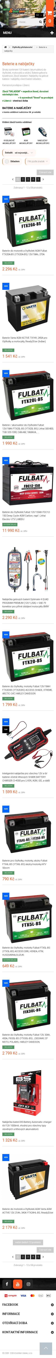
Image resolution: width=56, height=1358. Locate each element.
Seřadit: (9, 152)
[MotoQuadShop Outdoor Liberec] (14, 11)
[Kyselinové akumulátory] (9, 132)
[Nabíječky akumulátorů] (42, 132)
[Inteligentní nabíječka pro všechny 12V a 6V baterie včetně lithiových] (28, 744)
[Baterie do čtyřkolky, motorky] (28, 657)
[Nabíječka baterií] (28, 1092)
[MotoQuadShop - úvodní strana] (5, 47)
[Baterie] (28, 308)
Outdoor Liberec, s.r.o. (24, 1353)
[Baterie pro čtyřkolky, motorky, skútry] (28, 831)
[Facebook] (7, 1284)
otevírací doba (20, 100)
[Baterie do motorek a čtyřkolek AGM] (28, 221)
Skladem (15, 161)
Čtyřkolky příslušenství (22, 47)
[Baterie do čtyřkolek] (28, 482)
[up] (46, 1348)
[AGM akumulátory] (26, 132)
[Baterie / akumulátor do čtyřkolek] (28, 395)
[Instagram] (28, 1284)
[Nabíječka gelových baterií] (28, 570)
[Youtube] (17, 1284)
